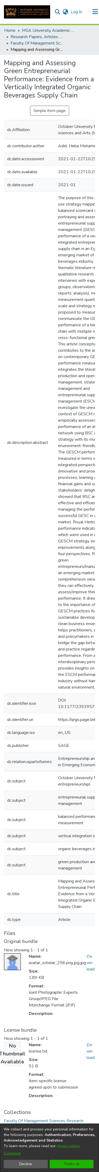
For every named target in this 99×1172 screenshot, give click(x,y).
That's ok (71, 1163)
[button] (27, 12)
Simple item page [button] (50, 111)
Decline (25, 1163)
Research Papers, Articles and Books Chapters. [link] (37, 37)
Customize (12, 1153)
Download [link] (91, 962)
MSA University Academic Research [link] (48, 30)
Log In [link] (77, 12)
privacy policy (68, 1145)
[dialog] (49, 1148)
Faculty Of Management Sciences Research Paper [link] (37, 43)
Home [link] (10, 30)
